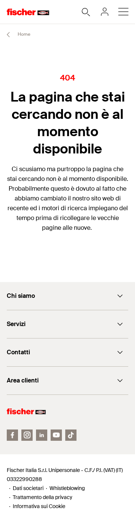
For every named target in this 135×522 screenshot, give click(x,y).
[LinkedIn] (41, 435)
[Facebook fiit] (12, 435)
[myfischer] (104, 11)
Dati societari (28, 488)
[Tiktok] (70, 435)
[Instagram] (27, 435)
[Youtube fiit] (56, 435)
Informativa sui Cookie (39, 506)
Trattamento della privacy (42, 497)
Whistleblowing (67, 488)
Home (23, 34)
